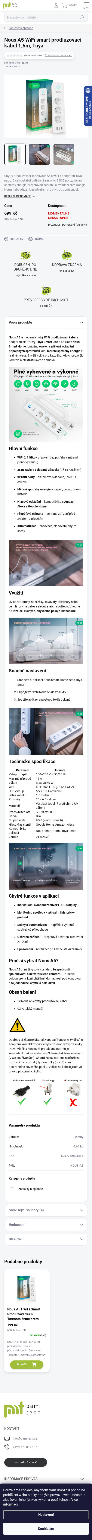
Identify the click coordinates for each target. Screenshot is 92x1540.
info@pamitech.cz (25, 1438)
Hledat (82, 17)
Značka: (12, 66)
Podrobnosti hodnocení (58, 55)
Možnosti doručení (68, 224)
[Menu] (86, 5)
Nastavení (46, 1515)
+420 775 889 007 (25, 1447)
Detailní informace (17, 196)
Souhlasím (46, 1529)
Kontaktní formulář (26, 1462)
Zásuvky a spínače (30, 1189)
